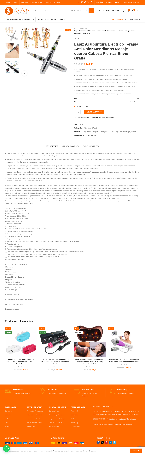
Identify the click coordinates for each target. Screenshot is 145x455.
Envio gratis (104, 132)
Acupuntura (86, 132)
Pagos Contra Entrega (57, 419)
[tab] (52, 145)
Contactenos (75, 426)
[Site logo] (17, 10)
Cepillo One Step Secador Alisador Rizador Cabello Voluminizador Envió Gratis (55, 362)
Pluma (133, 132)
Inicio (76, 28)
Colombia (8, 411)
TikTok (73, 419)
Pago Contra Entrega (122, 132)
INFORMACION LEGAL (57, 407)
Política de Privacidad (56, 423)
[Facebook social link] (78, 2)
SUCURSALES (10, 407)
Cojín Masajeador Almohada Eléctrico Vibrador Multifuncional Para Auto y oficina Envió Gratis (89, 362)
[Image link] (22, 443)
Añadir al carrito (94, 112)
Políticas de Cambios (34, 415)
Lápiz (112, 132)
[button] (6, 448)
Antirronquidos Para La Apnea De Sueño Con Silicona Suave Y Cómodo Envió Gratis (21, 362)
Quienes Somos (54, 411)
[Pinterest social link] (85, 2)
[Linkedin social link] (88, 2)
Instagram (74, 415)
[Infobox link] (20, 391)
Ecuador (8, 415)
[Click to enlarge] (24, 73)
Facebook (74, 411)
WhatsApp (74, 423)
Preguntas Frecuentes (35, 411)
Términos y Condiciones (57, 415)
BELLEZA (83, 28)
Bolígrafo (95, 132)
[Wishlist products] (123, 11)
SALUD (94, 128)
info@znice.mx (54, 426)
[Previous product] (75, 38)
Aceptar (135, 451)
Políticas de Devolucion (35, 419)
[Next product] (81, 38)
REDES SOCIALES (78, 407)
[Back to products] (78, 38)
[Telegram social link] (91, 2)
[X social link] (81, 2)
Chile (7, 419)
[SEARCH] (91, 10)
